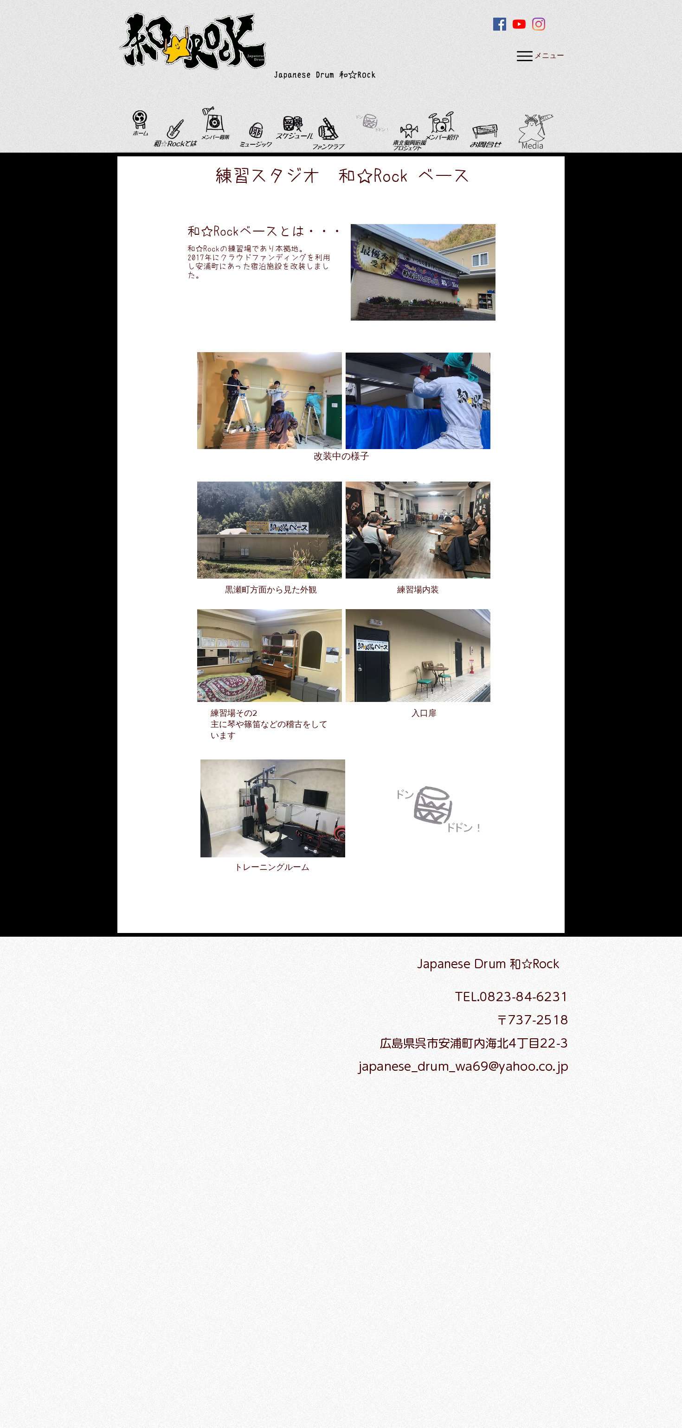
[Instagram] (538, 24)
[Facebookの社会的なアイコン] (499, 24)
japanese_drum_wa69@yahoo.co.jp (463, 1066)
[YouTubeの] (519, 24)
